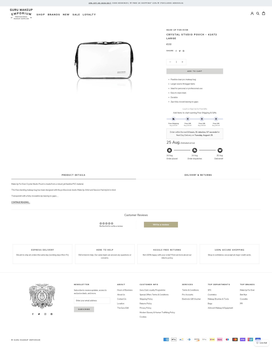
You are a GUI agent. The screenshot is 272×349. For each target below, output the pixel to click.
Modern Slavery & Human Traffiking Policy (157, 312)
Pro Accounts (187, 294)
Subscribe (84, 309)
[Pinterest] (183, 51)
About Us (121, 294)
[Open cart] (263, 13)
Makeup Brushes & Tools (218, 299)
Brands (54, 14)
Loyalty (89, 14)
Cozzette (243, 299)
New (66, 14)
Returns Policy (146, 303)
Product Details (74, 175)
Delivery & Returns (198, 175)
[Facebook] (176, 51)
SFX (209, 290)
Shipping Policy (146, 299)
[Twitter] (180, 51)
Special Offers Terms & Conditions (154, 294)
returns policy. (167, 258)
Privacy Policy (145, 308)
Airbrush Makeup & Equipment (220, 308)
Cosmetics (212, 294)
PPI (241, 303)
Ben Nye (243, 294)
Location (120, 303)
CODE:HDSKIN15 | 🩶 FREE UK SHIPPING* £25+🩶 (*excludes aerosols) (136, 3)
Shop (41, 14)
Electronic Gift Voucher (191, 299)
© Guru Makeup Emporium (25, 340)
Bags (210, 303)
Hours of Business (125, 290)
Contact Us (121, 299)
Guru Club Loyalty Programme (152, 290)
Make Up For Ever (177, 30)
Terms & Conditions (190, 290)
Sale (76, 14)
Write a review (161, 224)
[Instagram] (45, 314)
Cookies (143, 317)
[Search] (257, 13)
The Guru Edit (123, 308)
